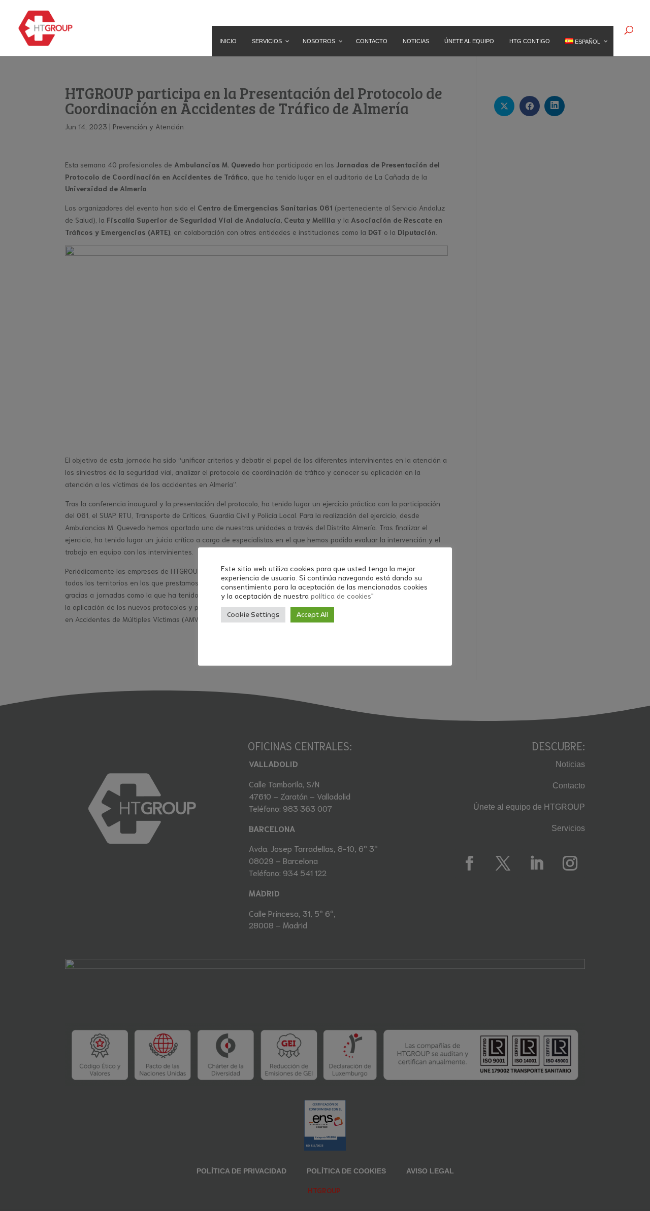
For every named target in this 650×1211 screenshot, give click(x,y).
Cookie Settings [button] (253, 614)
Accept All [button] (312, 614)
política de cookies (341, 595)
